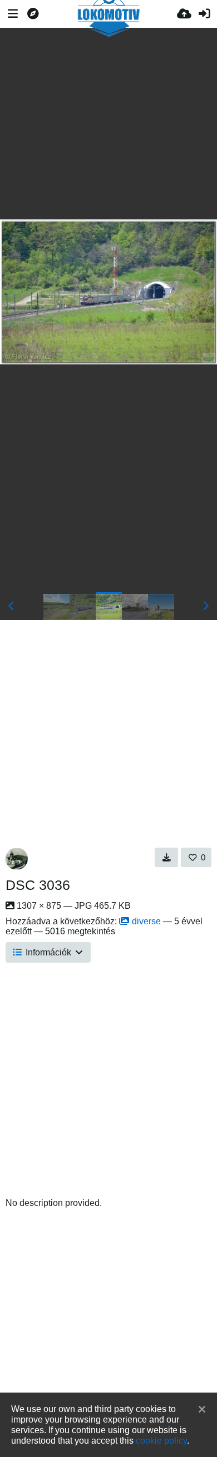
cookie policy (161, 1440)
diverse (146, 921)
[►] (206, 606)
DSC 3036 (38, 885)
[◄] (11, 606)
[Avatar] (17, 859)
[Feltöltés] (184, 14)
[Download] (167, 857)
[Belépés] (204, 14)
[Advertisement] (108, 123)
